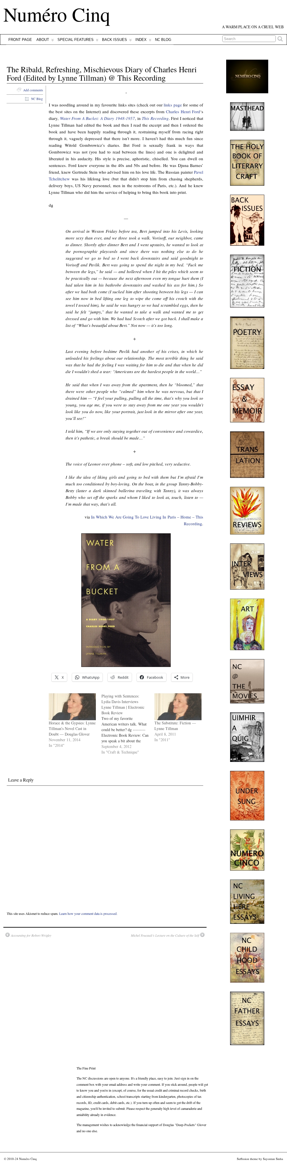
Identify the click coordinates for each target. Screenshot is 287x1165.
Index (141, 40)
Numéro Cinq (56, 14)
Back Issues (114, 40)
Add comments (33, 90)
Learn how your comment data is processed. (88, 913)
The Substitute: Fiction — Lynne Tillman (175, 725)
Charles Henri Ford (183, 111)
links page (173, 105)
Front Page (20, 40)
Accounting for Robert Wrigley (31, 935)
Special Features (75, 40)
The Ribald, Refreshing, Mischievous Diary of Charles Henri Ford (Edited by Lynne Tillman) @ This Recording (102, 73)
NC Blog (163, 40)
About (42, 40)
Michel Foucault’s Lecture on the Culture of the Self (165, 935)
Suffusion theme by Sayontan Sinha (260, 1159)
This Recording (155, 118)
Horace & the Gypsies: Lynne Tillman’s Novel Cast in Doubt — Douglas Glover (72, 728)
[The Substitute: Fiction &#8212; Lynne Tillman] (178, 706)
